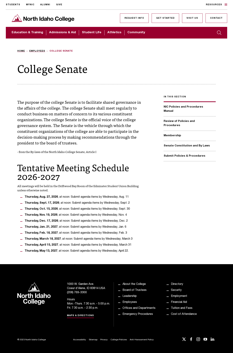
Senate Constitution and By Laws (187, 145)
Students (13, 5)
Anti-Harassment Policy (142, 340)
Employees (37, 51)
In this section (175, 97)
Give (59, 5)
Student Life (91, 32)
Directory (177, 284)
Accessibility (79, 340)
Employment (179, 296)
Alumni (45, 5)
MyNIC (30, 5)
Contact (216, 18)
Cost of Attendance (184, 314)
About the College (134, 284)
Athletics (114, 32)
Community (136, 32)
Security (176, 290)
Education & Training (27, 32)
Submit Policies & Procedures (184, 156)
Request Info (134, 18)
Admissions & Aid (62, 32)
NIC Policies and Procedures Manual (183, 109)
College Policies (118, 340)
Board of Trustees (135, 290)
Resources (214, 5)
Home (21, 51)
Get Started (165, 18)
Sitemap (93, 340)
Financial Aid (179, 302)
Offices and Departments (139, 308)
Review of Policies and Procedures (179, 123)
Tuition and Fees (181, 308)
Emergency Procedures (138, 314)
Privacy (104, 340)
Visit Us (192, 18)
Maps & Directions (80, 315)
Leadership (130, 296)
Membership (172, 135)
